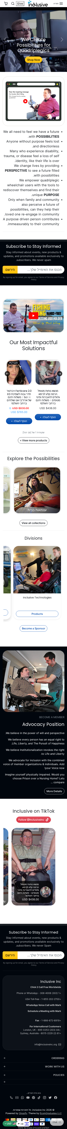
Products (37, 613)
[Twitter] (50, 1097)
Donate (33, 59)
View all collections (33, 523)
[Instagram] (44, 1097)
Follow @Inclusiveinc (31, 819)
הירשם (10, 270)
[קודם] (50, 381)
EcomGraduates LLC (51, 1113)
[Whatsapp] (22, 1097)
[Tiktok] (39, 1097)
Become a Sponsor (33, 628)
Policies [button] (58, 1075)
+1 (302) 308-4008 (50, 993)
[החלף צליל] (51, 832)
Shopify (23, 1113)
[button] (58, 3)
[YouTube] (28, 1097)
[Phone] (11, 1097)
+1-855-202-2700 (51, 999)
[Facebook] (55, 1097)
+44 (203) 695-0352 (49, 1029)
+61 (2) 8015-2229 (51, 1033)
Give (20, 3)
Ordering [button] (57, 1058)
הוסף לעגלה (49, 417)
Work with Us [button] (54, 1066)
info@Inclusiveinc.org (45, 1044)
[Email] (17, 1097)
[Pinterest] (33, 1097)
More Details (54, 791)
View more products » (33, 440)
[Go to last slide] (59, 373)
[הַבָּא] (45, 381)
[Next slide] (7, 373)
